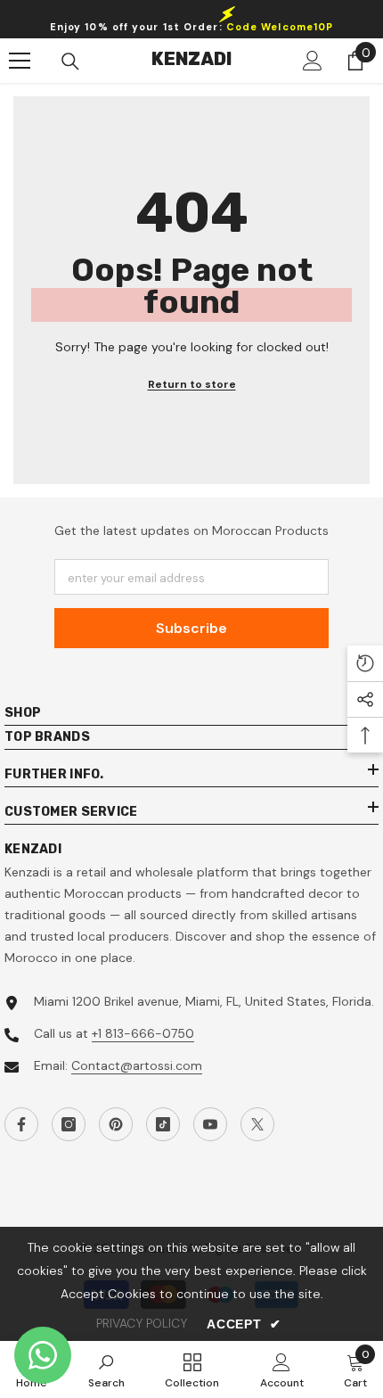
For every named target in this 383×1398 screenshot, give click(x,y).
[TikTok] (163, 1124)
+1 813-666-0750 (143, 1033)
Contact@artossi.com (136, 1065)
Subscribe (191, 628)
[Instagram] (69, 1124)
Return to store (192, 384)
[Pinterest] (116, 1124)
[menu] (19, 60)
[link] (106, 1369)
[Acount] (312, 60)
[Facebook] (21, 1124)
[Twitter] (257, 1124)
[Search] (70, 61)
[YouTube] (210, 1124)
